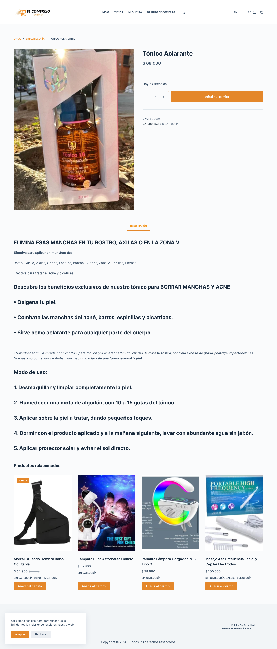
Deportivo (41, 577)
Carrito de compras (161, 12)
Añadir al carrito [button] (30, 586)
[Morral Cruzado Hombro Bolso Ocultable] (43, 513)
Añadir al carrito (217, 97)
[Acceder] (261, 12)
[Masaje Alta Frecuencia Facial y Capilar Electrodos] (234, 513)
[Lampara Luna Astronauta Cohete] (106, 513)
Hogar (53, 577)
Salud (230, 577)
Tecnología (243, 577)
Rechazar (41, 634)
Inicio (105, 12)
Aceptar (20, 634)
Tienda (118, 12)
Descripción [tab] (138, 225)
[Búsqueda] (183, 12)
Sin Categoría (169, 124)
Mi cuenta (135, 12)
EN (235, 12)
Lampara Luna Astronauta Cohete (105, 559)
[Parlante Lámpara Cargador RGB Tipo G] (170, 513)
